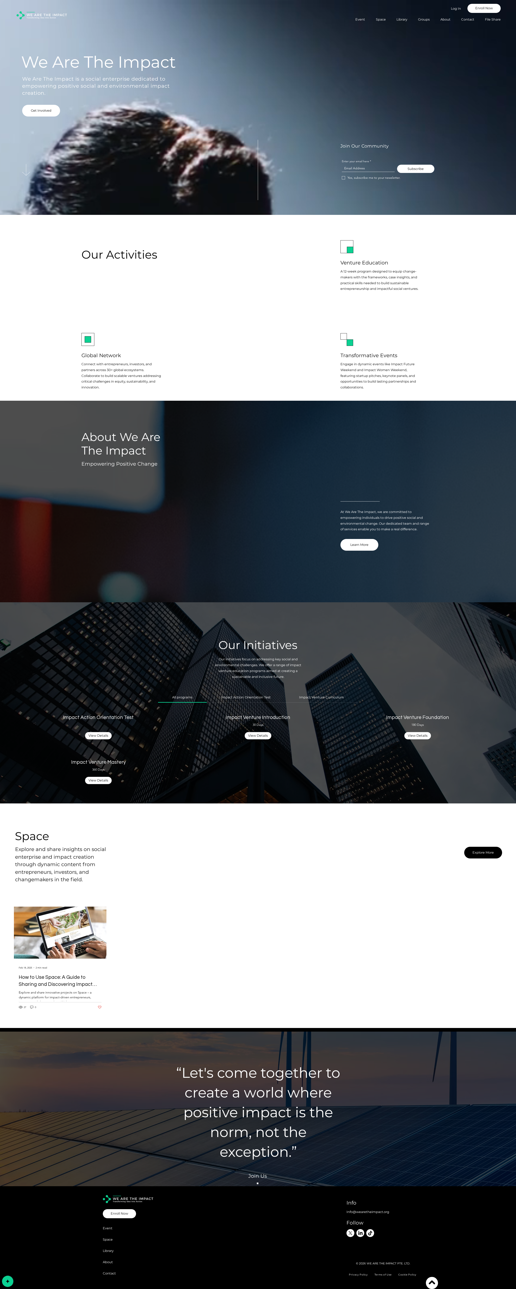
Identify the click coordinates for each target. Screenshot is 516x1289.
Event (107, 1228)
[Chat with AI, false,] (7, 1281)
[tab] (182, 697)
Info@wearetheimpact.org (367, 1212)
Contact (109, 1273)
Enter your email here (356, 161)
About (108, 1262)
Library (108, 1251)
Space (108, 1239)
